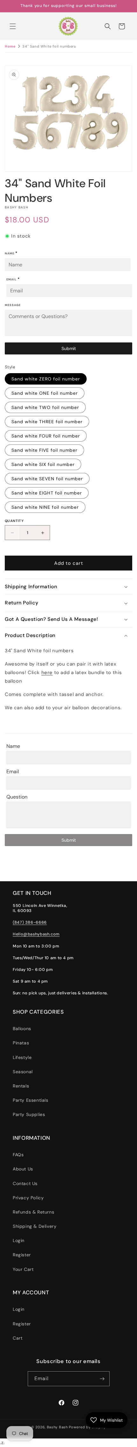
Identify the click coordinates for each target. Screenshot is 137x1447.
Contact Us (25, 1183)
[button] (13, 26)
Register (22, 1255)
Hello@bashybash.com (36, 934)
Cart (17, 1338)
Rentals (21, 1086)
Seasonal (23, 1071)
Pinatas (21, 1043)
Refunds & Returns (33, 1212)
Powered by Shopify (87, 1427)
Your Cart (23, 1269)
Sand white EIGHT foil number (46, 493)
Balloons (22, 1028)
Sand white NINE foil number (45, 507)
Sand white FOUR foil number (45, 436)
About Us (23, 1169)
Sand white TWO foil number (45, 407)
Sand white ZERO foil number (45, 379)
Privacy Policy (28, 1198)
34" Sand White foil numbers (49, 46)
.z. (73, 724)
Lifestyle (22, 1057)
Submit (68, 348)
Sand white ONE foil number (44, 393)
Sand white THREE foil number (47, 421)
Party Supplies (29, 1114)
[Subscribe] (102, 1378)
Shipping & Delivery (34, 1226)
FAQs (18, 1154)
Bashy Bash (57, 1427)
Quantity (14, 521)
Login (19, 1240)
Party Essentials (30, 1100)
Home (10, 46)
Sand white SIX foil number (43, 464)
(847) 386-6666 (30, 922)
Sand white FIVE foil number (44, 450)
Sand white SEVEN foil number (47, 478)
